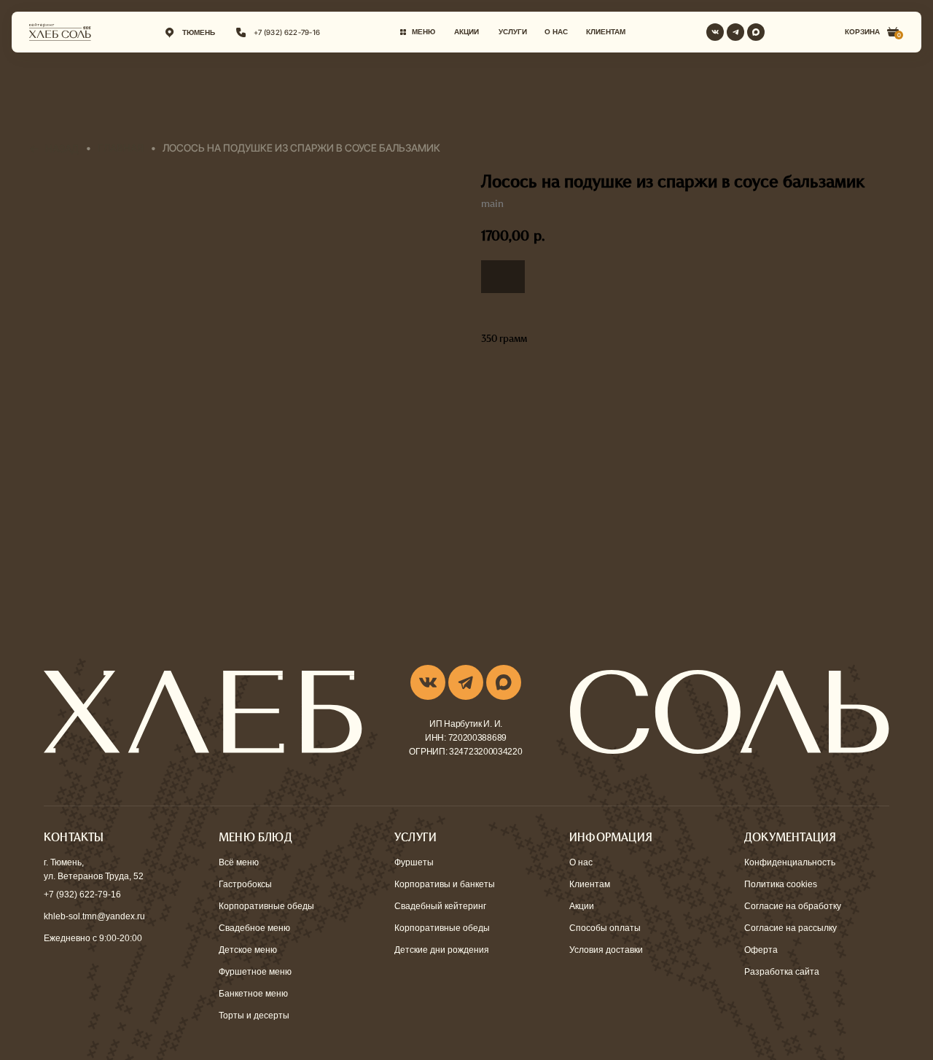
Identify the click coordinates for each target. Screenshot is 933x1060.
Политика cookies (780, 884)
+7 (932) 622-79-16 (82, 894)
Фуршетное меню (255, 972)
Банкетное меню (253, 994)
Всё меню (239, 862)
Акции (581, 906)
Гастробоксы (245, 884)
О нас (581, 862)
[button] (417, 32)
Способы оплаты (605, 928)
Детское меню (248, 950)
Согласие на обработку (792, 906)
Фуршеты (414, 862)
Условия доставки (606, 950)
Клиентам (589, 884)
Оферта (761, 950)
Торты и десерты (254, 1015)
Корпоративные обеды (266, 906)
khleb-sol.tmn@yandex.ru (94, 916)
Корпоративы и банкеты (444, 884)
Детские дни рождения (441, 950)
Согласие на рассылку (790, 928)
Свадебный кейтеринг (440, 906)
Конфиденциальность (789, 862)
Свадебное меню (254, 928)
